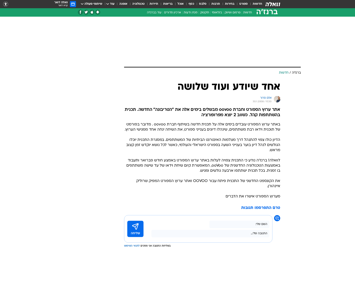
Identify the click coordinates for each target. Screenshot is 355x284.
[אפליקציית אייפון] (92, 12)
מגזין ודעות (190, 12)
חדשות (257, 4)
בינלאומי (217, 12)
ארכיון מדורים (172, 12)
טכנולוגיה (138, 4)
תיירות (154, 4)
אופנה (123, 4)
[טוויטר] (86, 12)
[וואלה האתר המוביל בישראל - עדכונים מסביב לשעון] (272, 4)
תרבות (215, 4)
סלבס (202, 4)
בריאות (168, 4)
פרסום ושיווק (233, 12)
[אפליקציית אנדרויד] (97, 12)
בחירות (229, 4)
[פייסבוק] (80, 12)
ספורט (243, 4)
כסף (191, 4)
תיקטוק (204, 12)
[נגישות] (5, 4)
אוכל (181, 4)
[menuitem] (255, 4)
